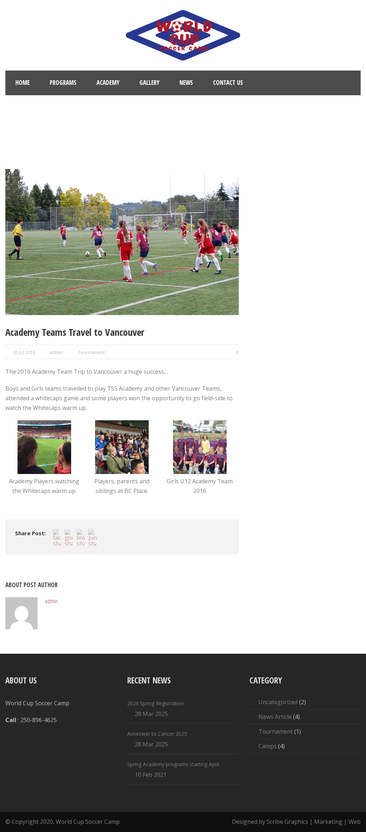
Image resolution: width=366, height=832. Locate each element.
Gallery (149, 82)
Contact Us (228, 82)
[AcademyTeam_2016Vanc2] (44, 447)
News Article (275, 717)
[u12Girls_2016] (122, 242)
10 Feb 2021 (151, 775)
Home (22, 82)
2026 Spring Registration (155, 703)
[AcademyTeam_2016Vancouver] (122, 447)
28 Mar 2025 (151, 714)
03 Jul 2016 (24, 352)
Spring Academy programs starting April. (173, 764)
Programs (63, 82)
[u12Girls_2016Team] (200, 447)
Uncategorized (278, 702)
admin (56, 352)
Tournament (91, 352)
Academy (108, 82)
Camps (267, 746)
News (186, 82)
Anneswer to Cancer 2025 (157, 733)
